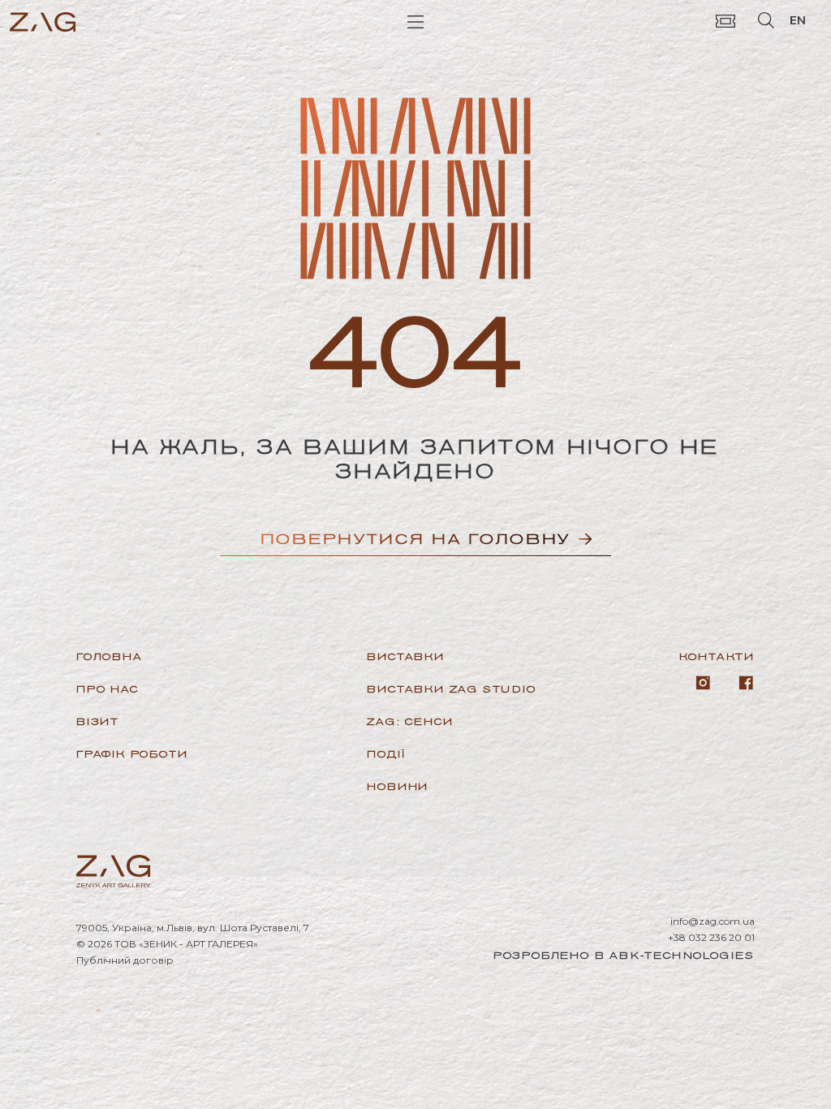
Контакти (717, 656)
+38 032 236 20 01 (711, 937)
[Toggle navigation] (415, 20)
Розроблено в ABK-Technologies (624, 955)
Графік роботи (131, 754)
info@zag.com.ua (712, 921)
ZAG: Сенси (410, 721)
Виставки (405, 656)
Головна (109, 656)
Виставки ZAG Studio (451, 689)
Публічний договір (125, 960)
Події (386, 754)
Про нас (107, 689)
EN (798, 20)
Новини (397, 786)
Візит (97, 721)
